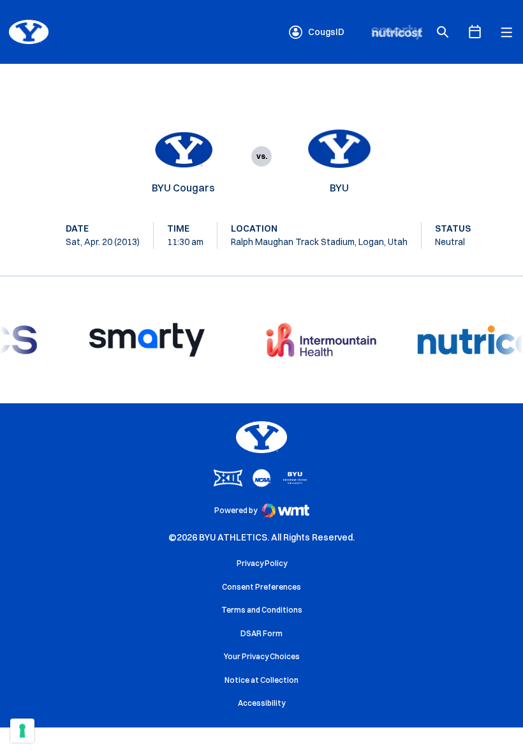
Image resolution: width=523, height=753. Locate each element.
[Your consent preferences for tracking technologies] (22, 731)
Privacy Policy (262, 563)
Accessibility (261, 702)
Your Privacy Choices (262, 656)
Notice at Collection (261, 680)
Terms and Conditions (261, 610)
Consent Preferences (261, 587)
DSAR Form (261, 633)
